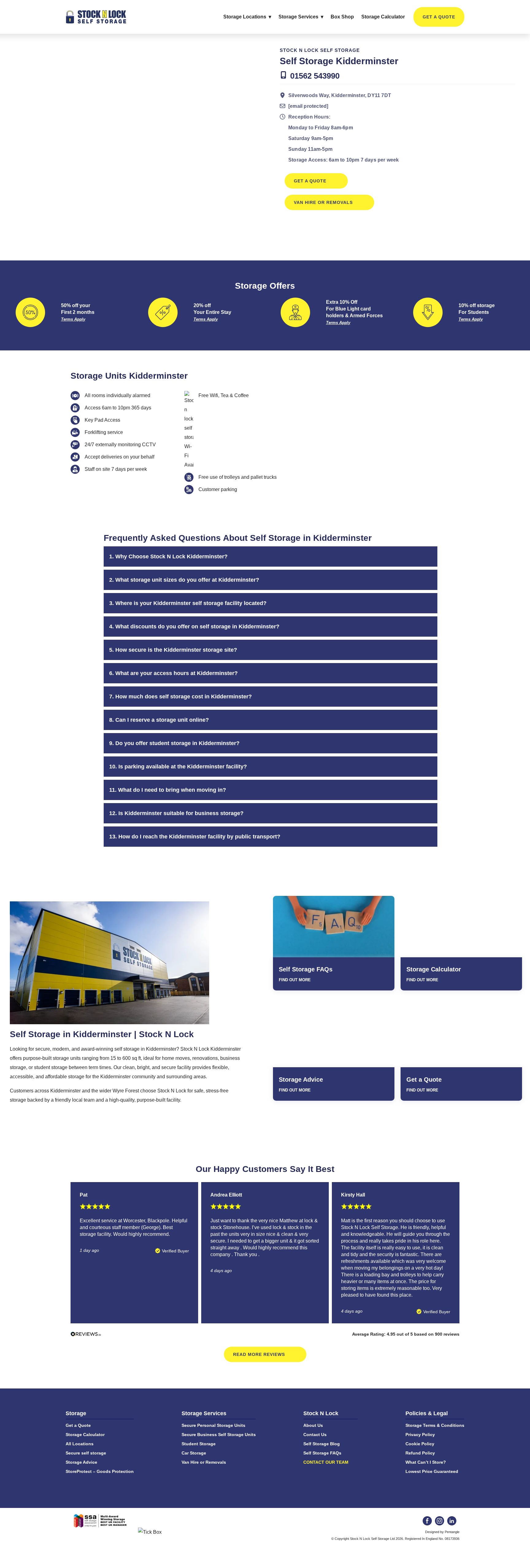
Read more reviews (259, 1354)
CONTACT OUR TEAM (325, 1462)
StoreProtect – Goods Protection (100, 1471)
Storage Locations (244, 16)
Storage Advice (301, 1079)
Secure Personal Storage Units (213, 1425)
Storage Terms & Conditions (434, 1425)
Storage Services (298, 16)
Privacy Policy (420, 1434)
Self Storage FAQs (305, 969)
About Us (313, 1425)
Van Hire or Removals (323, 202)
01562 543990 (315, 75)
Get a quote (310, 180)
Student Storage (199, 1443)
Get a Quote (439, 16)
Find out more (295, 980)
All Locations (80, 1443)
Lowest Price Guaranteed (431, 1471)
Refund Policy (420, 1453)
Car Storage (194, 1453)
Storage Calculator (383, 16)
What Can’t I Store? (425, 1462)
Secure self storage (86, 1453)
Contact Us (315, 1434)
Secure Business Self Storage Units (219, 1434)
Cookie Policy (419, 1443)
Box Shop (342, 16)
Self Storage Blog (321, 1443)
